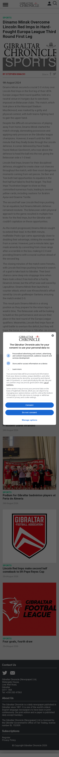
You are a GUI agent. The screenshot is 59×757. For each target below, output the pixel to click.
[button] (29, 369)
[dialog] (29, 378)
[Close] (52, 335)
